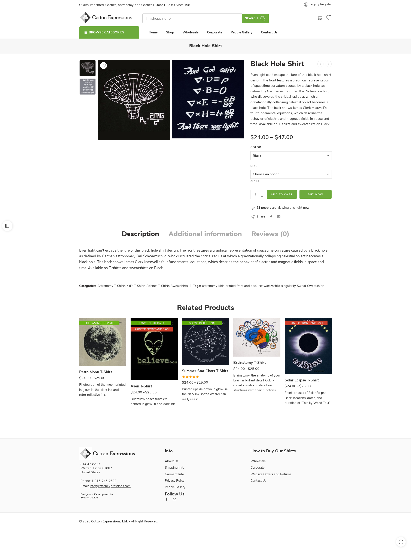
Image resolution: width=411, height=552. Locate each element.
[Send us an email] (174, 499)
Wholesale (190, 32)
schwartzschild (269, 286)
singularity (288, 286)
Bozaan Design (89, 497)
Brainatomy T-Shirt (249, 362)
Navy (194, 352)
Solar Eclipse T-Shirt (302, 380)
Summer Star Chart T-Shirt (205, 371)
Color (255, 147)
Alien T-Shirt (141, 386)
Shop (170, 32)
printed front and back (241, 286)
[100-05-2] (208, 99)
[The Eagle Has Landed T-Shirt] (320, 64)
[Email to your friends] (279, 216)
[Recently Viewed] (401, 542)
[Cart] (320, 18)
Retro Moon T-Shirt (95, 372)
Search (251, 18)
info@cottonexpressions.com (110, 486)
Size (254, 166)
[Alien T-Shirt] (154, 349)
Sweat (301, 286)
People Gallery (241, 32)
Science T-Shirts (158, 286)
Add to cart (282, 194)
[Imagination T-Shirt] (329, 64)
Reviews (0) (270, 234)
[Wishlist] (103, 65)
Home (153, 32)
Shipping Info (174, 467)
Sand (91, 353)
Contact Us (269, 32)
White (245, 344)
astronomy (209, 286)
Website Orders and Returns (270, 474)
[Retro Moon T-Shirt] (102, 342)
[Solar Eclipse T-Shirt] (308, 346)
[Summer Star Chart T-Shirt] (205, 341)
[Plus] (262, 192)
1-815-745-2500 (103, 481)
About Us (171, 461)
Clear (254, 181)
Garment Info (174, 474)
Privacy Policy (175, 480)
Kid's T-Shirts (136, 286)
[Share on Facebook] (271, 216)
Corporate (214, 32)
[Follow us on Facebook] (166, 499)
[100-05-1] (87, 68)
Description (140, 234)
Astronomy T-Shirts (111, 286)
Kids (221, 286)
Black (142, 367)
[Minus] (262, 196)
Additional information (205, 234)
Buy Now (315, 194)
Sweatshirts (179, 286)
